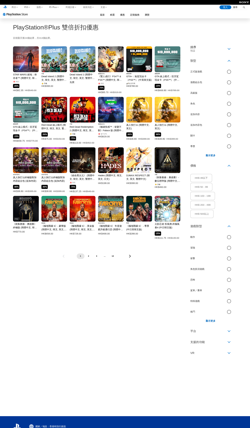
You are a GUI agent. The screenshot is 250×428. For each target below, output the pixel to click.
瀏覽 (147, 14)
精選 (112, 14)
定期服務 (134, 14)
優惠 (122, 14)
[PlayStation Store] (16, 14)
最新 (102, 14)
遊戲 (38, 7)
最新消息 (87, 7)
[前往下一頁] (130, 256)
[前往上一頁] (63, 256)
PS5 (26, 7)
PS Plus (53, 7)
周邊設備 (69, 7)
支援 (103, 7)
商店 (13, 7)
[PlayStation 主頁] (5, 7)
